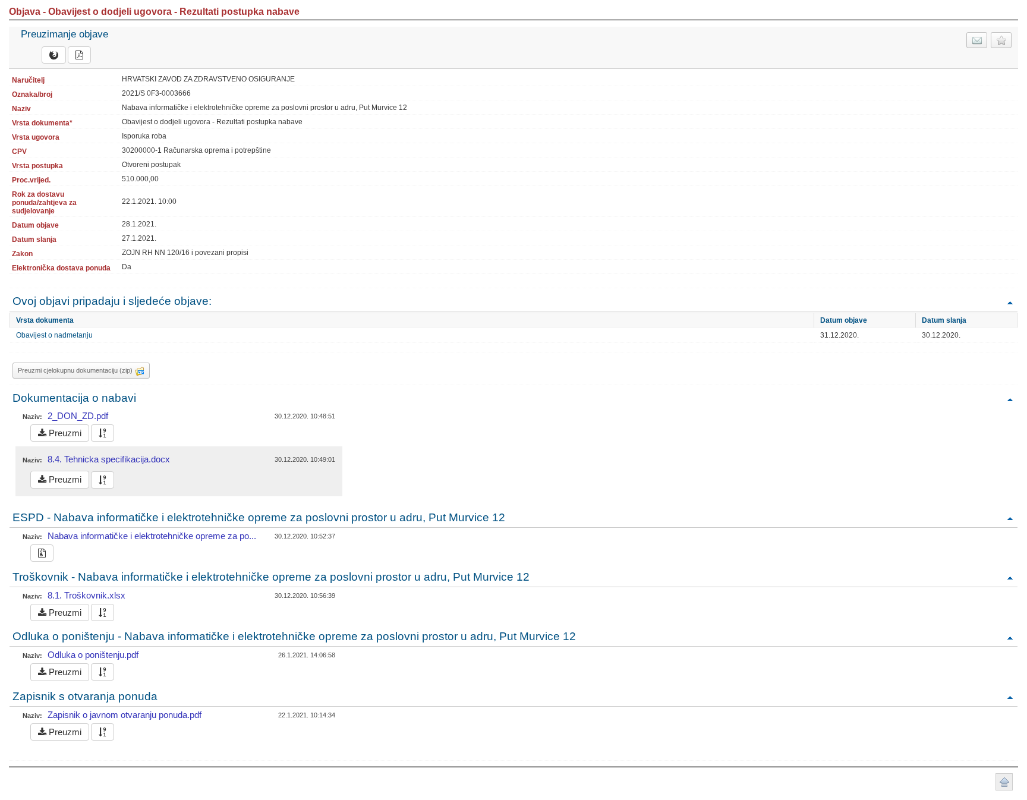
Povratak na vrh (1009, 302)
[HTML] (54, 55)
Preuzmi (63, 433)
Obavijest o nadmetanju (54, 335)
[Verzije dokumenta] (102, 433)
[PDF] (79, 55)
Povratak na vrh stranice (1004, 781)
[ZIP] (41, 553)
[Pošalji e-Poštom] (976, 40)
